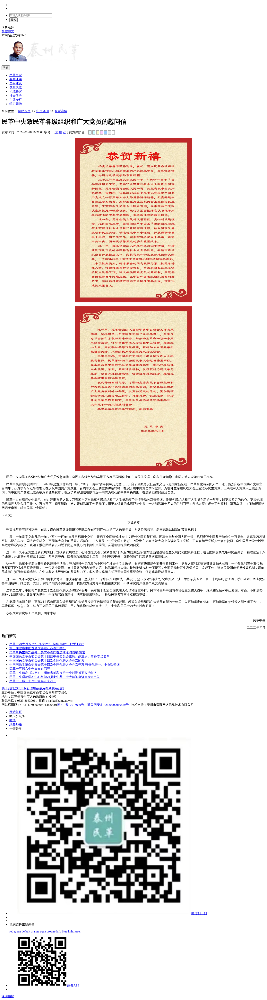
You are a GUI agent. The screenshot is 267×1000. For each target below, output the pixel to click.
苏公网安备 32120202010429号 (108, 704)
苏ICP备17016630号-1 (72, 704)
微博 (12, 720)
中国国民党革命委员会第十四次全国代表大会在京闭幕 (46, 660)
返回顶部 (8, 996)
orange (35, 931)
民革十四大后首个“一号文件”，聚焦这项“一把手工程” (46, 644)
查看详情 (61, 111)
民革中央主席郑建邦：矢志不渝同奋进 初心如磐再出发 (47, 652)
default (26, 931)
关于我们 (8, 688)
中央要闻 (42, 111)
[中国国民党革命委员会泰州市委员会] (44, 60)
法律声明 (20, 688)
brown (51, 931)
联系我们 (58, 688)
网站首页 (24, 111)
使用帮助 (45, 688)
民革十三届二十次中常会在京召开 (32, 681)
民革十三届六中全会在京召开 (29, 668)
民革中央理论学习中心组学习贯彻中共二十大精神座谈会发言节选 (54, 677)
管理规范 (33, 688)
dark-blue (61, 931)
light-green (74, 931)
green (17, 931)
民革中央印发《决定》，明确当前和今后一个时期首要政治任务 (53, 672)
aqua (43, 931)
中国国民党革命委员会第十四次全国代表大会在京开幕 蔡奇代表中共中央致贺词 (64, 664)
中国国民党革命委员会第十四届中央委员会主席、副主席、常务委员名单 (59, 656)
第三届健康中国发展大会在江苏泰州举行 (37, 648)
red (11, 931)
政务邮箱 (15, 724)
